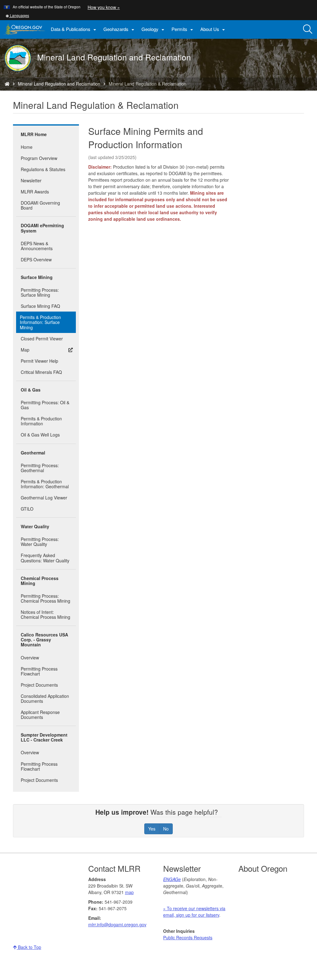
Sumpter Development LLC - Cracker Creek (44, 737)
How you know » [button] (104, 7)
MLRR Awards (35, 191)
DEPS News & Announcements (37, 245)
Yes (151, 829)
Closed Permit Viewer (42, 338)
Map (25, 350)
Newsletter (31, 180)
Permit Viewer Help (39, 361)
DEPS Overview (36, 259)
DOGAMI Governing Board (40, 205)
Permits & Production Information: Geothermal (45, 484)
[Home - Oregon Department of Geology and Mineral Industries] (7, 84)
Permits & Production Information (41, 421)
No (166, 829)
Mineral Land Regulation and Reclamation (59, 84)
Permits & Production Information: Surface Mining (40, 322)
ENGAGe (172, 879)
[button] (17, 15)
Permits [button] (183, 29)
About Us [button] (213, 29)
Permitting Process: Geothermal (40, 467)
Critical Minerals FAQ (41, 372)
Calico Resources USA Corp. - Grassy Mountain (44, 639)
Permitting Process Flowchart (39, 671)
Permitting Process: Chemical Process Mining (45, 598)
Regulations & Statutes (43, 169)
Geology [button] (153, 29)
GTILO (27, 509)
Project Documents (39, 685)
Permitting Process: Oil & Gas (45, 404)
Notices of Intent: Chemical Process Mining (45, 614)
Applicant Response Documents (40, 714)
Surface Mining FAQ (40, 306)
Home (27, 147)
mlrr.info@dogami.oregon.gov (117, 924)
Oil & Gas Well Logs (40, 435)
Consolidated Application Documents (45, 698)
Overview (30, 657)
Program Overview (39, 158)
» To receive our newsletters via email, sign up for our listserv (194, 911)
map (129, 892)
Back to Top (29, 947)
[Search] (307, 29)
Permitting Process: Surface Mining (40, 292)
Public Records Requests (187, 937)
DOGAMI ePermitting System (42, 227)
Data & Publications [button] (74, 29)
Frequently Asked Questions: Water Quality (45, 557)
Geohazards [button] (119, 29)
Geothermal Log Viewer (44, 497)
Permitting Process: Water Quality (40, 541)
